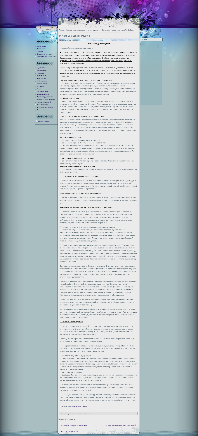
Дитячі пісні (40, 86)
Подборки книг (41, 78)
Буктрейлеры (41, 70)
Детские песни (42, 83)
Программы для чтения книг (46, 110)
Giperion (76, 40)
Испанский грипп (42, 104)
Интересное (41, 49)
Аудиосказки (41, 68)
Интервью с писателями (79, 406)
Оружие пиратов (42, 91)
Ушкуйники (40, 89)
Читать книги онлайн (119, 30)
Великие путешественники (46, 99)
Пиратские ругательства (45, 97)
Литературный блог (72, 431)
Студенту (40, 51)
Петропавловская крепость (46, 107)
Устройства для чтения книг (46, 56)
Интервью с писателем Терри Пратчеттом (120, 425)
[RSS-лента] (135, 22)
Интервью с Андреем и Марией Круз (74, 425)
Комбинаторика (42, 81)
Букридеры (40, 73)
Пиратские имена (43, 94)
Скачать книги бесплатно (75, 30)
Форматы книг (41, 75)
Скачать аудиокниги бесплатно (98, 30)
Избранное (132, 30)
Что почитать (41, 46)
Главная (62, 30)
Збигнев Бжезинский (44, 102)
